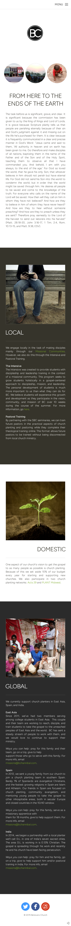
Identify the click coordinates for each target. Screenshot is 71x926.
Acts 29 (32, 582)
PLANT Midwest (51, 582)
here (26, 409)
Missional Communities (50, 351)
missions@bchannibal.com (21, 763)
